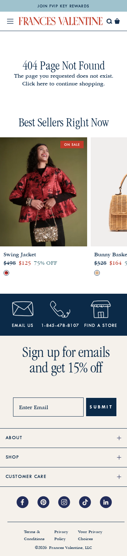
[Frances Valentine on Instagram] (68, 502)
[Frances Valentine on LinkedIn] (108, 502)
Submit (101, 406)
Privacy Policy (61, 536)
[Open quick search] (110, 21)
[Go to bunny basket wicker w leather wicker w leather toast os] (97, 273)
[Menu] (10, 21)
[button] (117, 21)
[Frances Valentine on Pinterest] (47, 502)
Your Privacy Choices (90, 536)
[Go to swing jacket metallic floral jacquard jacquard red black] (6, 273)
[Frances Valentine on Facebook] (27, 502)
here (42, 83)
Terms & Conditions (34, 536)
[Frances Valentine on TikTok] (89, 502)
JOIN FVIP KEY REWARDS (63, 6)
